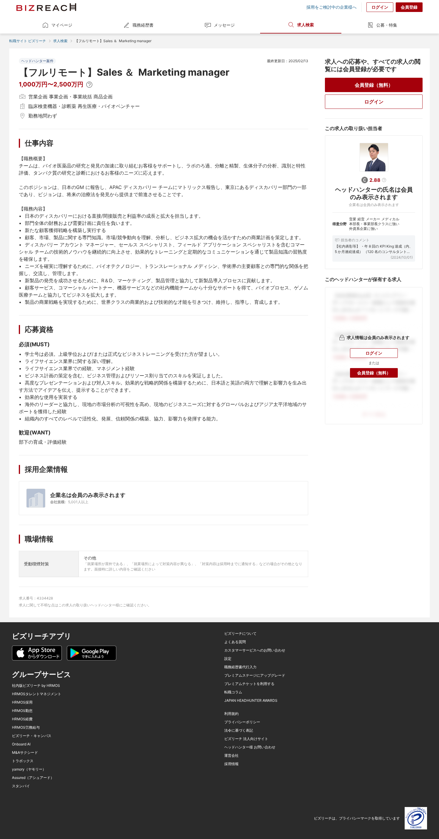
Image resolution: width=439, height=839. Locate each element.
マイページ (61, 25)
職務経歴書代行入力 (240, 667)
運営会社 (231, 755)
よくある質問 (235, 642)
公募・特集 (386, 25)
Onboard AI (21, 744)
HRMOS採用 (22, 702)
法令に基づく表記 (238, 730)
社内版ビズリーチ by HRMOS (36, 685)
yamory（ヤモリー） (29, 769)
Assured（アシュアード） (33, 777)
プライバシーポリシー (242, 722)
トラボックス (22, 761)
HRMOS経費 (22, 719)
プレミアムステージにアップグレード (254, 675)
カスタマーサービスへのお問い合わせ (254, 650)
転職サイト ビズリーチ (27, 41)
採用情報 (231, 764)
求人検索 (305, 24)
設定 (227, 658)
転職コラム (233, 692)
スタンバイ (21, 786)
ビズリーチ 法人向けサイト (246, 739)
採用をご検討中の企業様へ (331, 7)
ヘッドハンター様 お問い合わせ (249, 747)
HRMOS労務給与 (26, 727)
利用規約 (231, 714)
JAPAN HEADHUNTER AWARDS (250, 700)
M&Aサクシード (25, 752)
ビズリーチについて (240, 633)
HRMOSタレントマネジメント (36, 694)
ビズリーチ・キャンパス (31, 736)
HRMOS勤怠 (22, 711)
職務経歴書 (143, 25)
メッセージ (224, 25)
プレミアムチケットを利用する (249, 684)
